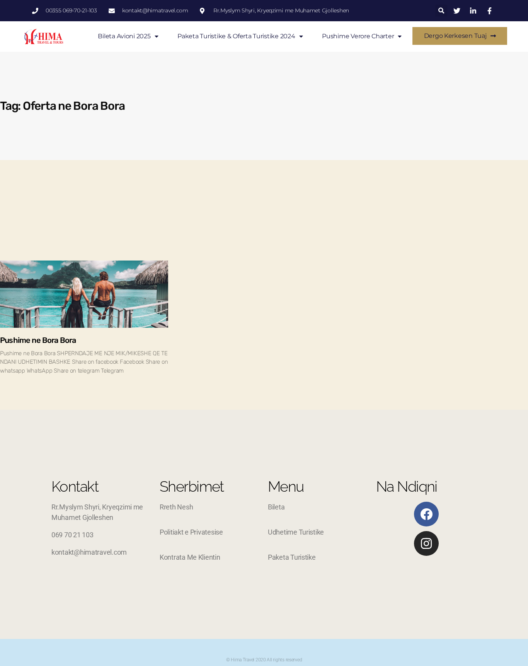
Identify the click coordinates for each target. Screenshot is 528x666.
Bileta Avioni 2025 (124, 36)
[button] (441, 11)
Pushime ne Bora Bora (38, 340)
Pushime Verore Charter (358, 36)
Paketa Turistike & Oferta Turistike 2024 (236, 36)
